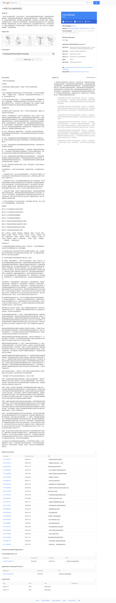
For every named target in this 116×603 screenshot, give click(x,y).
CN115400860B (7, 473)
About (37, 600)
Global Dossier (80, 71)
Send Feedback (46, 600)
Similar (88, 21)
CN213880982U (7, 498)
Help (79, 600)
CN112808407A (7, 470)
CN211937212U (7, 502)
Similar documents (77, 67)
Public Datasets (56, 600)
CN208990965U (7, 509)
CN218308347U (7, 480)
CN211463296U (7, 459)
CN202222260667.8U (8, 561)
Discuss (86, 71)
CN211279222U (7, 505)
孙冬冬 (69, 28)
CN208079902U (7, 466)
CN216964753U (7, 484)
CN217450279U (7, 526)
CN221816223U (7, 519)
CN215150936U (7, 537)
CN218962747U (7, 540)
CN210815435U (7, 477)
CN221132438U (7, 533)
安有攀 (81, 28)
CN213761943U (7, 491)
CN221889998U (7, 530)
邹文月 (88, 28)
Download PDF (68, 21)
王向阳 (92, 28)
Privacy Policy (71, 600)
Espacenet (72, 71)
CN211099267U (7, 463)
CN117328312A (7, 494)
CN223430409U (7, 512)
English (73, 26)
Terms (64, 600)
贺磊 (85, 28)
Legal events (68, 67)
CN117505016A (7, 487)
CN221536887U (7, 523)
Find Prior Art (79, 21)
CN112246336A (7, 544)
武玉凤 (73, 28)
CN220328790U (7, 516)
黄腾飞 (77, 28)
